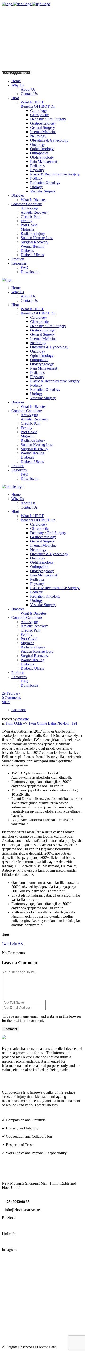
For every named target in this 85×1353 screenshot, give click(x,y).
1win (5, 943)
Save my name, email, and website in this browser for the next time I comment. (41, 1018)
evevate (23, 719)
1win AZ (16, 943)
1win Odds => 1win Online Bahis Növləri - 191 (41, 723)
